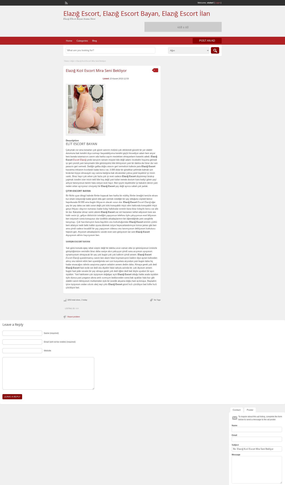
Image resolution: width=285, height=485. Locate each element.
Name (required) (51, 333)
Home (69, 40)
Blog (94, 40)
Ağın (72, 61)
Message (236, 455)
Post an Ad (207, 40)
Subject (235, 445)
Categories (82, 40)
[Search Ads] (215, 50)
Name (234, 425)
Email (234, 435)
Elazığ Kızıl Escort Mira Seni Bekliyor (96, 70)
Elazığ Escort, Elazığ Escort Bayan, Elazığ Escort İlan (136, 13)
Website (47, 350)
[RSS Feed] (66, 2)
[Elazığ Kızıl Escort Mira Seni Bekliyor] (85, 109)
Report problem (73, 317)
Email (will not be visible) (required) (60, 342)
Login (217, 3)
